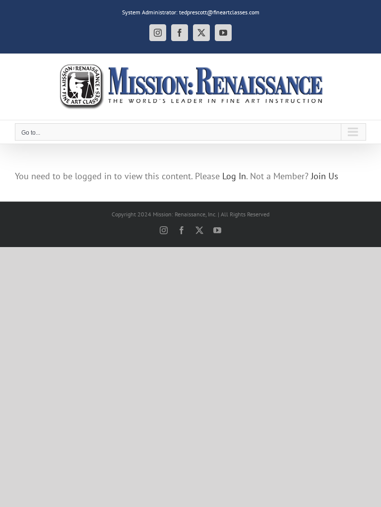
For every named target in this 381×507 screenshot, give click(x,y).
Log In (234, 176)
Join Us (324, 176)
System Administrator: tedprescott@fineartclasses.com (190, 12)
